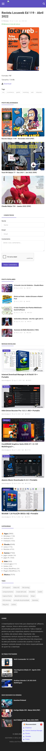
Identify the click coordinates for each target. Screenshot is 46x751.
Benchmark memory (21, 596)
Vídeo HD (16, 587)
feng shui (5, 604)
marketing (25, 92)
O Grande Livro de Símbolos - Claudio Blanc (28, 285)
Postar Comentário (10, 265)
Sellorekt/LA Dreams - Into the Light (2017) (28, 319)
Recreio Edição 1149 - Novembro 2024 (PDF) (18, 139)
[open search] (43, 3)
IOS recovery (7, 600)
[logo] (23, 4)
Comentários (9, 215)
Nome (4, 221)
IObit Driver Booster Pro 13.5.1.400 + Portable (21, 411)
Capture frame (7, 596)
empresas (39, 92)
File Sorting (25, 587)
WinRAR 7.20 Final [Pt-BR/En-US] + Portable (20, 514)
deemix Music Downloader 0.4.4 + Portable (19, 480)
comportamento (8, 592)
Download (7, 84)
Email (4, 230)
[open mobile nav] (3, 3)
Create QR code (21, 592)
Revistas (6, 21)
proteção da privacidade (21, 600)
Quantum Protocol (20, 700)
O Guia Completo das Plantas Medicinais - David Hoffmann (28, 309)
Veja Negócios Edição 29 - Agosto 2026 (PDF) (27, 671)
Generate (35, 600)
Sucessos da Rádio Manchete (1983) (26, 330)
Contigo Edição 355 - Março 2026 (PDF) (27, 710)
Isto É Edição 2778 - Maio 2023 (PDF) (26, 720)
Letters (13, 604)
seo (3, 92)
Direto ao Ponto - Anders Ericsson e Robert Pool (28, 298)
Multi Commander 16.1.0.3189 (24, 659)
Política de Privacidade (18, 742)
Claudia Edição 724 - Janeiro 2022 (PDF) (16, 206)
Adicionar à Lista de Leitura (11, 24)
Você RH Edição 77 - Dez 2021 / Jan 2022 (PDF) (19, 172)
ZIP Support (6, 587)
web (32, 92)
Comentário (6, 239)
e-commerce (10, 92)
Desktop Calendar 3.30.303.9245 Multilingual (25, 682)
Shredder (32, 592)
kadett (40, 592)
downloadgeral (6, 380)
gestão (18, 92)
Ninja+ (33, 596)
